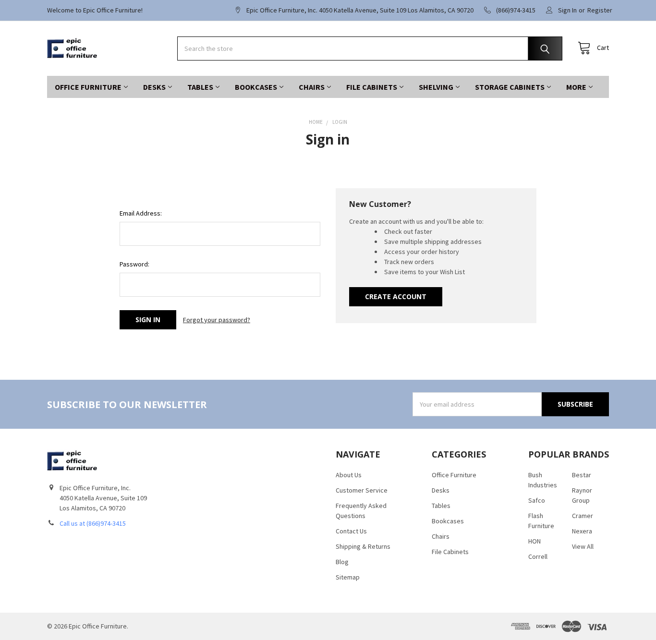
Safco (536, 500)
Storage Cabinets (510, 87)
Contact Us (351, 531)
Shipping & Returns (363, 546)
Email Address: (141, 213)
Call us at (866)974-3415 (93, 523)
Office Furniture (88, 87)
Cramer (582, 515)
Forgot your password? (216, 319)
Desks (154, 87)
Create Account (395, 296)
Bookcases (256, 87)
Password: (134, 264)
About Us (349, 475)
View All (583, 546)
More (576, 87)
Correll (537, 556)
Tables (200, 87)
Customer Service (362, 490)
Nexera (582, 531)
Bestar (581, 475)
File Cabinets (371, 87)
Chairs (312, 87)
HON (534, 541)
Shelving (436, 87)
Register (599, 10)
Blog (342, 561)
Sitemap (348, 577)
